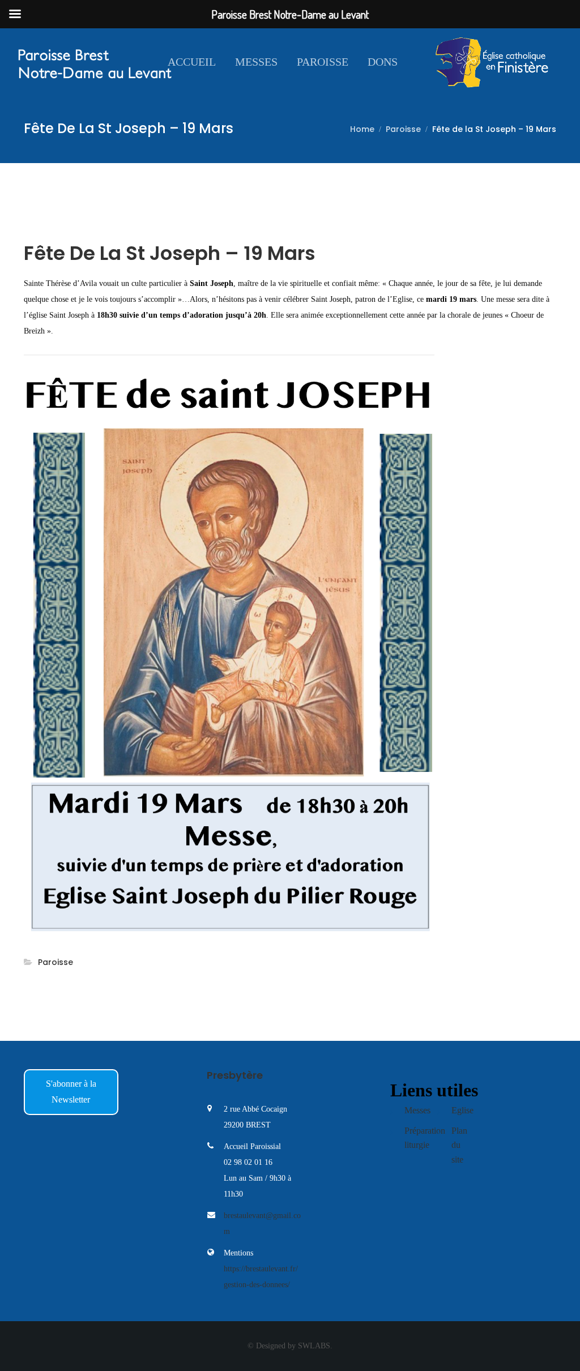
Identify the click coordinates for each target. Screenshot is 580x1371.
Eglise (462, 1110)
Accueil (192, 61)
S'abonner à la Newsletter (71, 1091)
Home (362, 129)
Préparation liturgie (420, 1138)
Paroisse (322, 61)
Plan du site (459, 1145)
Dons (383, 61)
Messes (256, 61)
